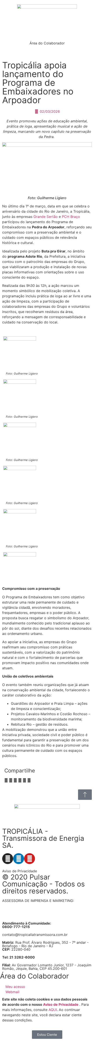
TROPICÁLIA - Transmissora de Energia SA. (43, 838)
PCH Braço (71, 216)
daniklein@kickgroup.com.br (25, 914)
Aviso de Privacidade (19, 871)
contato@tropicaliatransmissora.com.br (35, 934)
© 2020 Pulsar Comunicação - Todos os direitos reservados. (43, 884)
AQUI (53, 1009)
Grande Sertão (45, 216)
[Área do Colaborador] (47, 35)
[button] (6, 780)
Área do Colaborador (47, 43)
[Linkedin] (18, 858)
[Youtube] (29, 858)
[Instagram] (7, 858)
